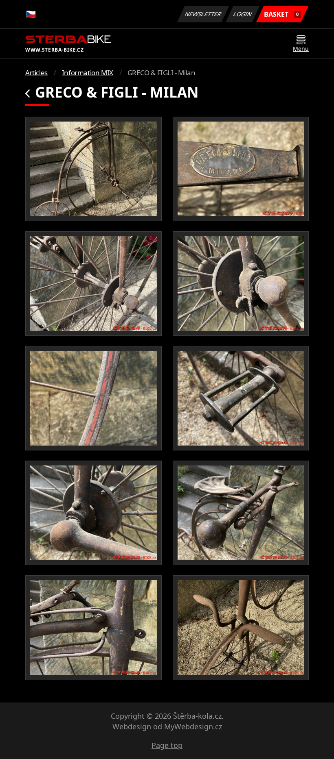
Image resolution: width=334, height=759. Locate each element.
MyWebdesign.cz (193, 726)
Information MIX (87, 72)
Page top (167, 745)
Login (243, 14)
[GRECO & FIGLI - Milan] (93, 169)
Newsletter (203, 14)
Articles (36, 72)
